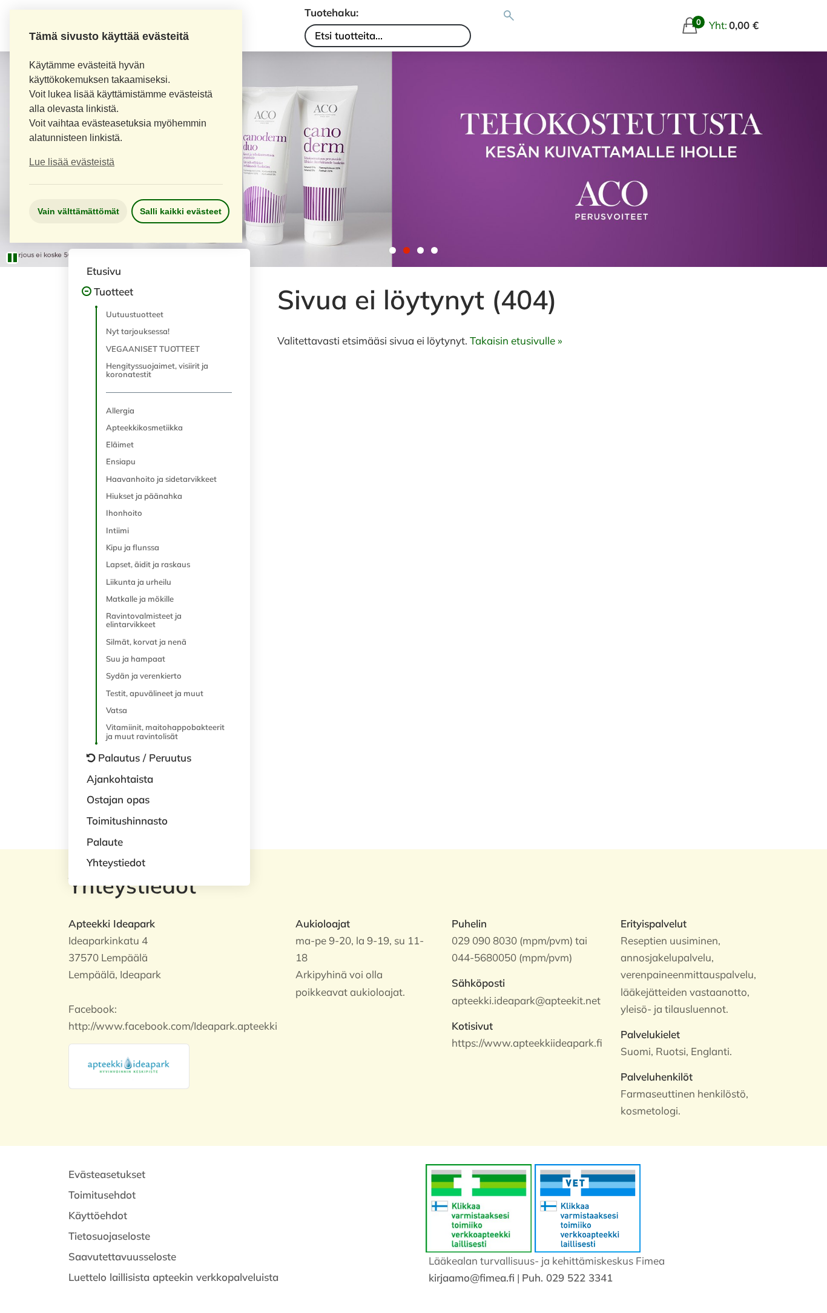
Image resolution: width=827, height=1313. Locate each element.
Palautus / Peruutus (144, 757)
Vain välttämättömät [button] (78, 211)
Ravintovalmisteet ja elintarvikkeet (144, 620)
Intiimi (117, 530)
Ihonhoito (124, 513)
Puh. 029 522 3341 (567, 1277)
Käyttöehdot (97, 1215)
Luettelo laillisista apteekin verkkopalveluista (173, 1277)
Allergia (120, 410)
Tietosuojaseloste (109, 1235)
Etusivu (104, 271)
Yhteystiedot (116, 862)
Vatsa (116, 710)
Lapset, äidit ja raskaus (148, 564)
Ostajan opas (118, 799)
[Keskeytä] (12, 258)
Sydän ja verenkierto (144, 675)
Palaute (105, 841)
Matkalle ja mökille (140, 599)
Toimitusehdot (102, 1194)
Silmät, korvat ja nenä (146, 642)
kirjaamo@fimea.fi (472, 1277)
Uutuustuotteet (134, 314)
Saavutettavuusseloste (122, 1256)
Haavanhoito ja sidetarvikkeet (161, 479)
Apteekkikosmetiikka (144, 427)
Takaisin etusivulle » (516, 340)
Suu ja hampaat (135, 658)
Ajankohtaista (120, 778)
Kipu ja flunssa (132, 547)
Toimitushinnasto (127, 820)
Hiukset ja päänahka (144, 496)
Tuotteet (113, 291)
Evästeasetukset (106, 1174)
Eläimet (120, 444)
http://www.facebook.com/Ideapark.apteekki (172, 1025)
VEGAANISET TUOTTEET (153, 349)
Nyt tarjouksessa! (138, 331)
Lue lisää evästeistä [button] (71, 162)
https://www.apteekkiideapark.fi (527, 1042)
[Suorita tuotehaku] (508, 15)
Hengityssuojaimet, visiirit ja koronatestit (157, 370)
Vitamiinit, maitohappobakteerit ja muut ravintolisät (165, 731)
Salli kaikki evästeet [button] (181, 211)
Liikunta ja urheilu (138, 582)
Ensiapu (121, 461)
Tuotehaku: (331, 12)
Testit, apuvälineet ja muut (154, 693)
